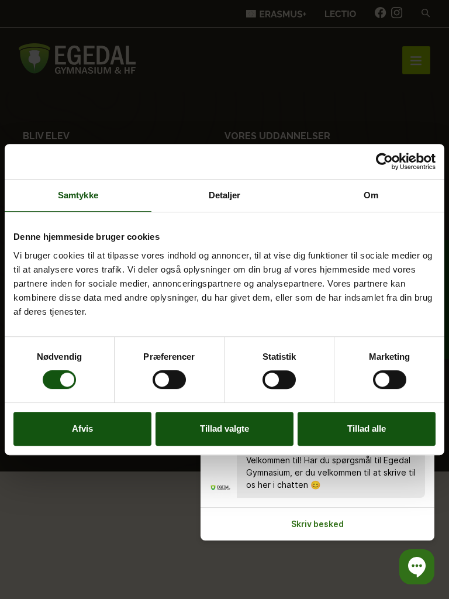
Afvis (82, 428)
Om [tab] (371, 195)
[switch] (169, 379)
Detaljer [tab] (225, 195)
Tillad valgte (224, 428)
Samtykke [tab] (78, 195)
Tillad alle (366, 428)
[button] (416, 566)
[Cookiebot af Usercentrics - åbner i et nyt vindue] (384, 161)
